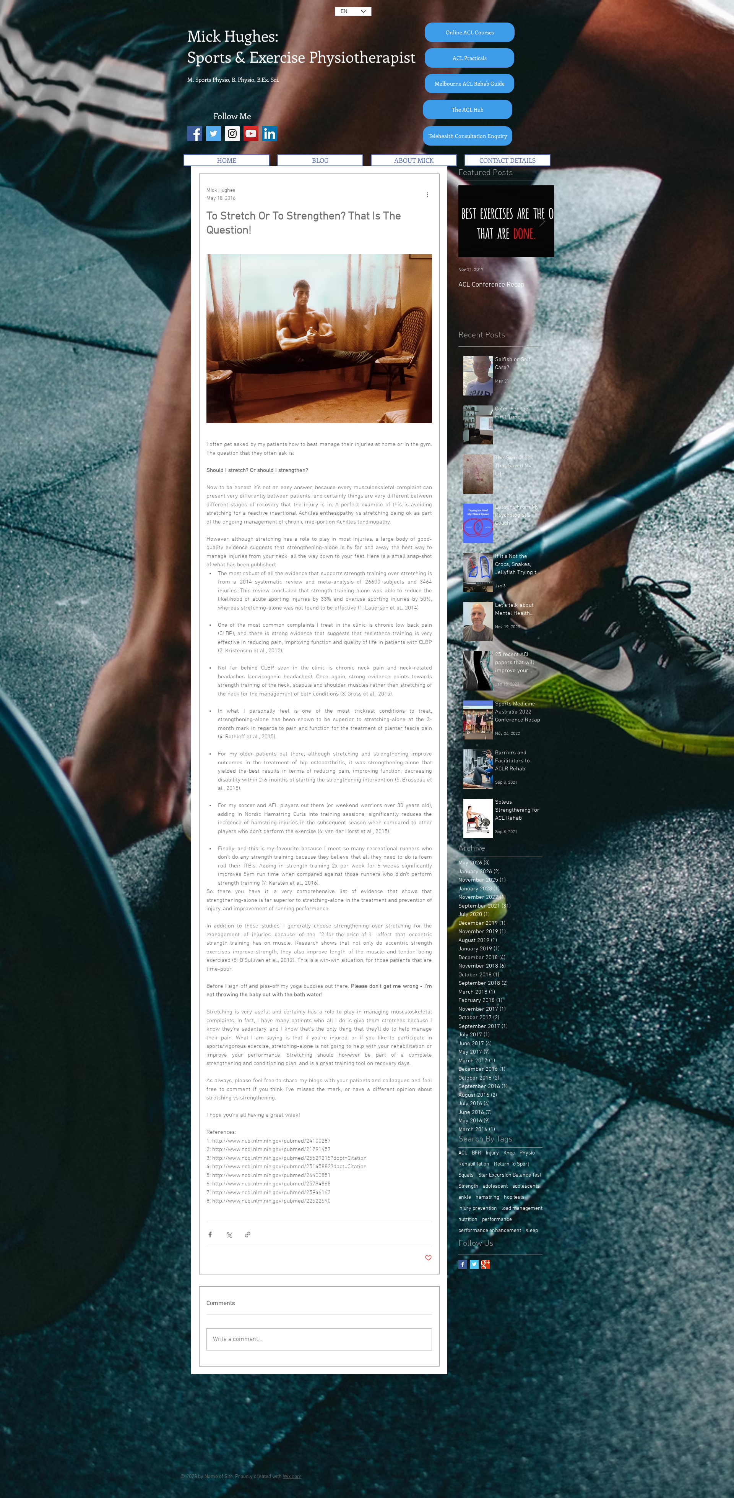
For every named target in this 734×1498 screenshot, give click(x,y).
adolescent (495, 1186)
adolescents (526, 1186)
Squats (466, 1175)
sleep (532, 1230)
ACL (462, 1153)
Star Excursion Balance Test (509, 1175)
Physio (527, 1153)
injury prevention (477, 1208)
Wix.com (292, 1477)
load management (522, 1208)
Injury (492, 1153)
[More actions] (427, 194)
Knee (509, 1153)
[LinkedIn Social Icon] (269, 133)
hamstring (487, 1197)
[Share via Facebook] (210, 1234)
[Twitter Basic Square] (474, 1264)
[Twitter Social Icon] (213, 133)
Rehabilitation (473, 1164)
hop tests (514, 1197)
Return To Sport (511, 1164)
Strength (468, 1186)
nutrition (467, 1219)
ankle (464, 1197)
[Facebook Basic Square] (462, 1264)
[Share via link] (247, 1234)
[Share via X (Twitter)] (228, 1234)
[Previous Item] (470, 221)
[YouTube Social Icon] (251, 133)
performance (497, 1219)
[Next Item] (542, 221)
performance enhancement (489, 1230)
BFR (476, 1153)
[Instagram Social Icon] (232, 133)
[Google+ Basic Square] (485, 1264)
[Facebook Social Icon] (194, 133)
